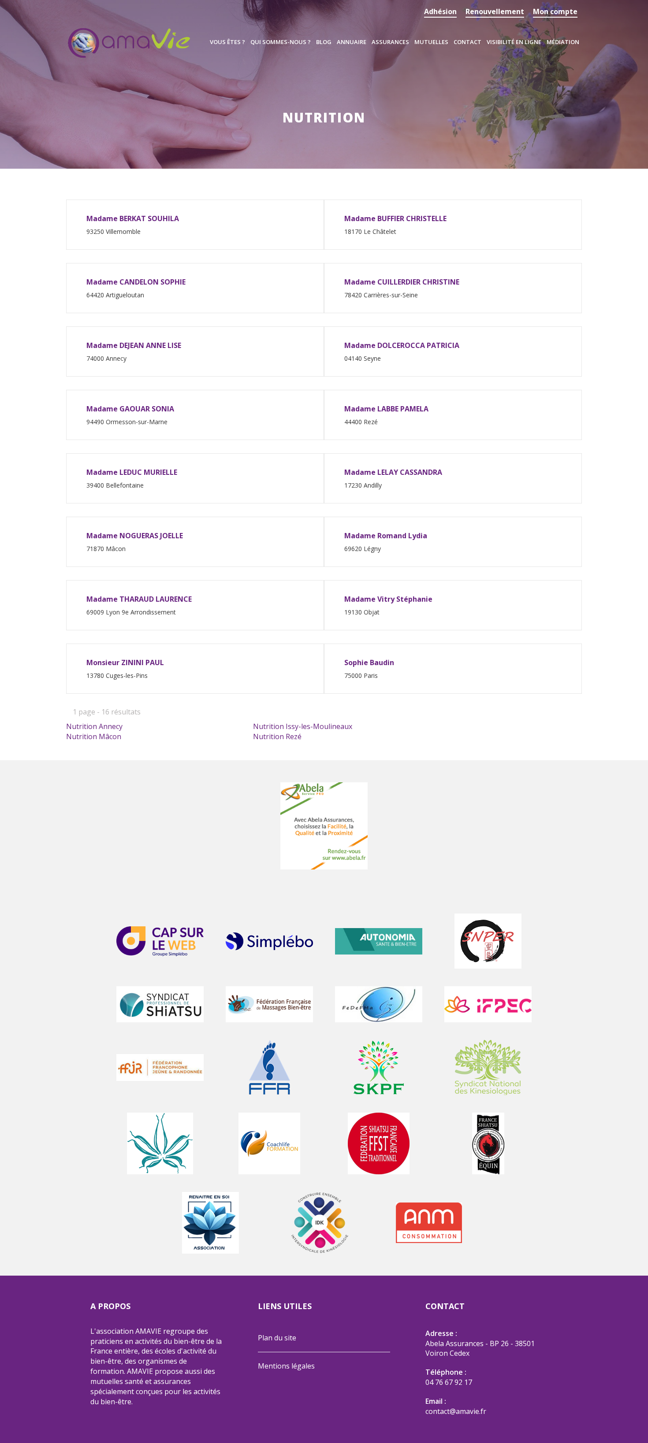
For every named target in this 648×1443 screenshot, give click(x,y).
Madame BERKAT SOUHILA (132, 218)
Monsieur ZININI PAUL (125, 662)
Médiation (563, 42)
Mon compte (555, 11)
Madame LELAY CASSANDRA (393, 472)
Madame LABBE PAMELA (386, 409)
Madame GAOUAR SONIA (130, 409)
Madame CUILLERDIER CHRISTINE (401, 282)
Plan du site (277, 1338)
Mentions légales (286, 1366)
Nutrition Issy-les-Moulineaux (302, 726)
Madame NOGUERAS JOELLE (134, 535)
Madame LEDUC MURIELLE (131, 472)
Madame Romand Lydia (385, 535)
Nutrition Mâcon (93, 736)
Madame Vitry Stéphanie (388, 599)
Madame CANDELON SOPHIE (136, 282)
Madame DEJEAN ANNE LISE (133, 345)
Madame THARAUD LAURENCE (139, 599)
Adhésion (440, 11)
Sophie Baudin (369, 662)
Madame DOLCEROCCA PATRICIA (401, 345)
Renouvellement (495, 11)
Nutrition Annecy (94, 726)
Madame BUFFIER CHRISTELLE (395, 218)
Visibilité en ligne (514, 42)
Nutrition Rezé (277, 736)
